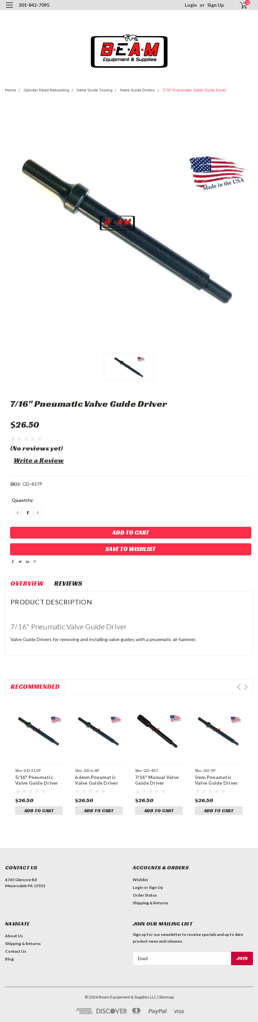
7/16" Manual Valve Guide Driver (157, 780)
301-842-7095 (33, 5)
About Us (14, 935)
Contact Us (15, 951)
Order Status (145, 895)
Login (191, 5)
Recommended (35, 686)
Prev (239, 687)
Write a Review (39, 460)
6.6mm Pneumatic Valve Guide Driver (96, 780)
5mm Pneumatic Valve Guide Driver (216, 780)
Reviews (68, 583)
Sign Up (215, 5)
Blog (9, 958)
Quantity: (23, 500)
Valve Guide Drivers (137, 90)
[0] (240, 5)
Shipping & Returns (150, 902)
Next (246, 687)
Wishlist (140, 879)
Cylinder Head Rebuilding (46, 90)
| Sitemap (165, 996)
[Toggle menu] (9, 9)
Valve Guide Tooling (95, 90)
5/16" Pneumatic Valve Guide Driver (36, 780)
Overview (27, 583)
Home (10, 90)
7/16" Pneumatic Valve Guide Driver (194, 90)
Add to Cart (39, 811)
